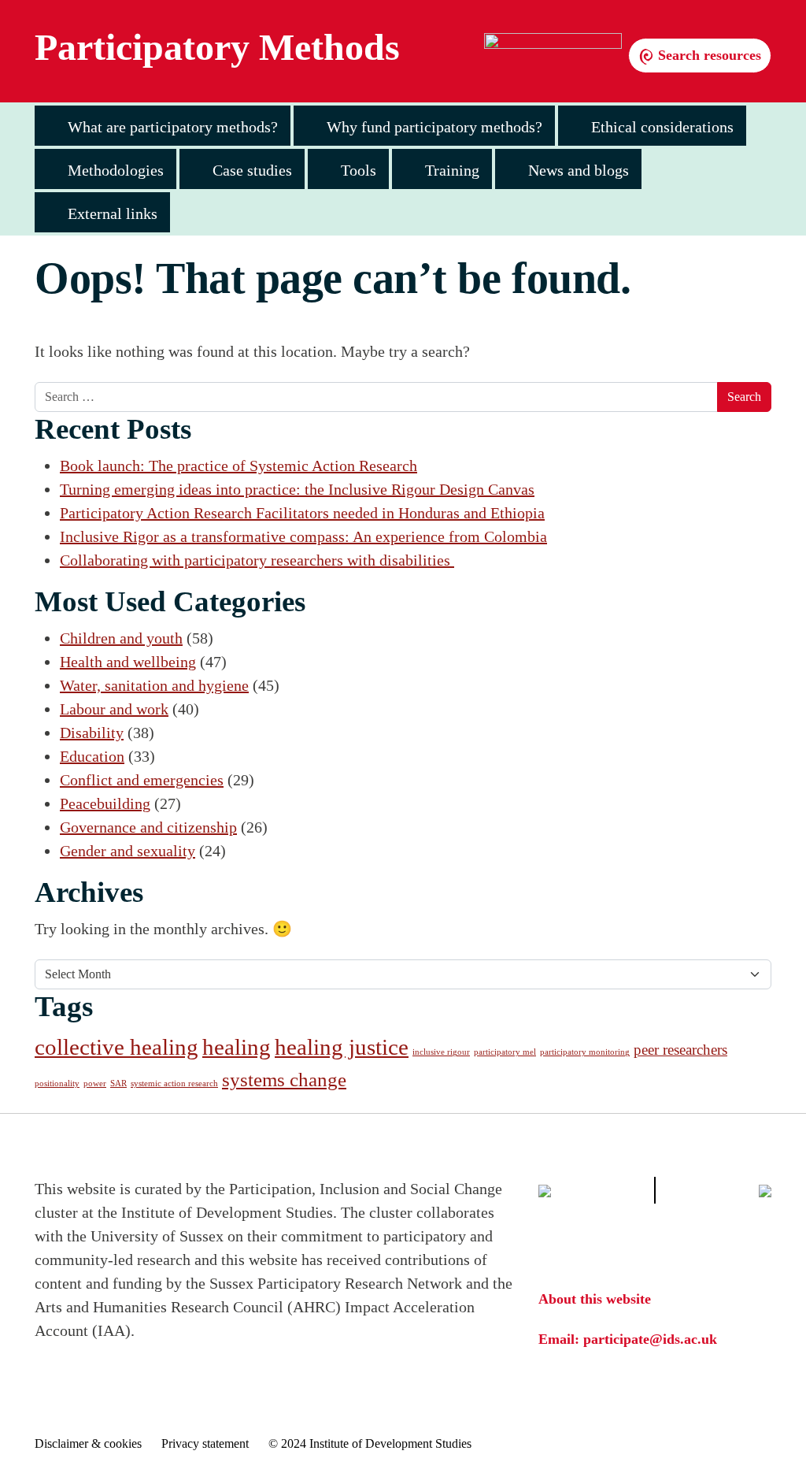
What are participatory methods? (173, 126)
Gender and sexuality (127, 850)
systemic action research (174, 1083)
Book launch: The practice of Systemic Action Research (238, 465)
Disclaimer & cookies (88, 1443)
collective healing (116, 1046)
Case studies (252, 170)
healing (236, 1046)
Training (452, 170)
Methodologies (116, 170)
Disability (92, 732)
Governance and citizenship (148, 827)
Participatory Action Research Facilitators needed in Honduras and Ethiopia (302, 512)
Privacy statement (205, 1443)
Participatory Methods (217, 47)
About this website (594, 1299)
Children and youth (121, 638)
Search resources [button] (707, 55)
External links (112, 213)
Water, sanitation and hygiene (154, 685)
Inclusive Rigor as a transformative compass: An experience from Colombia (303, 536)
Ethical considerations (662, 126)
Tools (358, 170)
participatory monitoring (585, 1052)
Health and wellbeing (128, 661)
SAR (118, 1083)
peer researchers (680, 1049)
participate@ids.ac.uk (650, 1339)
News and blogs (578, 170)
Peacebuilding (105, 803)
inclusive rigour (441, 1052)
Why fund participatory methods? (434, 126)
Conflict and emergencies (142, 779)
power (94, 1083)
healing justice (342, 1046)
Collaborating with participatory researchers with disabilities (257, 560)
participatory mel (505, 1052)
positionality (57, 1083)
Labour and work (114, 709)
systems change (284, 1079)
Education (92, 756)
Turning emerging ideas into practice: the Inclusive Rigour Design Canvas (297, 489)
